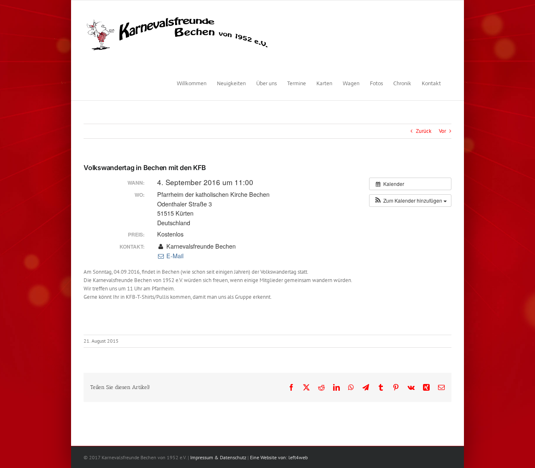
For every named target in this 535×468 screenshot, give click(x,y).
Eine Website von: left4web (279, 457)
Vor (442, 131)
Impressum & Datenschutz (218, 457)
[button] (410, 200)
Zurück (423, 131)
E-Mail (174, 256)
